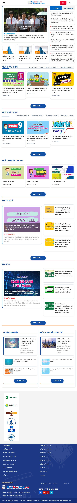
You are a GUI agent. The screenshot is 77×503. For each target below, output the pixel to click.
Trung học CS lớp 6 (22, 115)
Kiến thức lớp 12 (45, 445)
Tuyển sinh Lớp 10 (9, 453)
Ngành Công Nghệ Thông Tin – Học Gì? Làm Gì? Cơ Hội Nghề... (24, 360)
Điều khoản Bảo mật (10, 471)
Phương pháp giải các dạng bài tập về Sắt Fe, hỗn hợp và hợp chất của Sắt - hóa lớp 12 (62, 47)
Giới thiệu (6, 445)
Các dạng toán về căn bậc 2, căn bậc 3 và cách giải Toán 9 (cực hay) (62, 27)
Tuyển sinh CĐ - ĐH (9, 456)
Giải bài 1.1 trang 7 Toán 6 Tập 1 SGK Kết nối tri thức (62, 41)
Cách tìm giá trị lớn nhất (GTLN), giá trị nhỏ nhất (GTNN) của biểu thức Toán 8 (37, 138)
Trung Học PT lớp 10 (36, 67)
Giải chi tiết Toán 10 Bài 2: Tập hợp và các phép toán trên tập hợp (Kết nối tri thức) (62, 21)
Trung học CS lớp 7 (37, 115)
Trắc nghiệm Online (9, 460)
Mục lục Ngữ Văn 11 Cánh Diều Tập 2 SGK (61, 360)
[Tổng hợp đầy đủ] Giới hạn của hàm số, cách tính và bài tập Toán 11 (62, 90)
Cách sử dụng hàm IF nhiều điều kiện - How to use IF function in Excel (63, 290)
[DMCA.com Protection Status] (7, 483)
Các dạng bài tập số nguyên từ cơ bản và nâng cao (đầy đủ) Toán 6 (61, 54)
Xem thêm (36, 106)
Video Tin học (7, 467)
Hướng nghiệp (8, 449)
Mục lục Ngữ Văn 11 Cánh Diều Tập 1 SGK (61, 370)
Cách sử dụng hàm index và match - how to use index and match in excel (63, 274)
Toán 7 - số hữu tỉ (32, 181)
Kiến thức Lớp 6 (45, 467)
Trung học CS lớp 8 (51, 115)
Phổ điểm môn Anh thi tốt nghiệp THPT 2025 (8, 58)
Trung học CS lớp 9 (66, 115)
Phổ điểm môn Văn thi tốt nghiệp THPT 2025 (25, 58)
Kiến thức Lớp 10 (45, 453)
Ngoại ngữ (43, 471)
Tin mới (56, 8)
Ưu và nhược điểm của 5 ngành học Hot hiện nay (24, 370)
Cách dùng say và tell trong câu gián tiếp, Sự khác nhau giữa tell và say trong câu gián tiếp (21, 227)
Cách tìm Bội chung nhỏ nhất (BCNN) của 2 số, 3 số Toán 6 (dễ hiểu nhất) (63, 60)
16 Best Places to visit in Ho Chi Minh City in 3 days (63, 341)
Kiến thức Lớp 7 (45, 464)
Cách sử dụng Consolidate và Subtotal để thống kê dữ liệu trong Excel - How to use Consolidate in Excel (63, 308)
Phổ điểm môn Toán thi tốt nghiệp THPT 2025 (41, 58)
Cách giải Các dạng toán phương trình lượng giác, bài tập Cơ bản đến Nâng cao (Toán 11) (13, 90)
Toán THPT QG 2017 (58, 181)
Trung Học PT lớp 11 (51, 67)
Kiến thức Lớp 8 (45, 460)
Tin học (42, 475)
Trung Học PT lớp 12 (66, 67)
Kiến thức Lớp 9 (45, 456)
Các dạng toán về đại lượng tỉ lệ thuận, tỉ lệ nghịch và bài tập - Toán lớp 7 (62, 34)
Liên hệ (5, 475)
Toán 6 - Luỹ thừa (8, 181)
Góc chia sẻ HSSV (9, 464)
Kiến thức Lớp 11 (45, 449)
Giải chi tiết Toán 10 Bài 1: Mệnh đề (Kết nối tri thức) (62, 14)
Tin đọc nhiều (68, 8)
